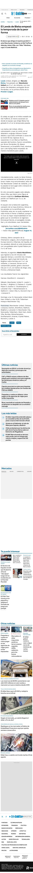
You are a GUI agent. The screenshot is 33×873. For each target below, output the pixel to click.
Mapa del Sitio (12, 842)
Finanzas (27, 18)
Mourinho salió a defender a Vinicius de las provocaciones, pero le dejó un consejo (27, 575)
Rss (3, 842)
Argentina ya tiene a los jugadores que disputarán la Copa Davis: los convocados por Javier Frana (16, 69)
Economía (17, 18)
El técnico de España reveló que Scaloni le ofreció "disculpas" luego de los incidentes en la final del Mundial (6, 574)
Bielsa (3, 83)
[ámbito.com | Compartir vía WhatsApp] (20, 36)
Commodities (20, 471)
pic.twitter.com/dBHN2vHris (16, 228)
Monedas (4, 471)
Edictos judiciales (19, 847)
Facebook (6, 816)
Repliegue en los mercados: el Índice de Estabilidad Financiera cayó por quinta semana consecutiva (15, 728)
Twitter (2, 816)
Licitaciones (14, 850)
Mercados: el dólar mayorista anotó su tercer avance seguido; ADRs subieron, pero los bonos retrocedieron (16, 646)
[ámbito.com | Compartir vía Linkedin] (26, 36)
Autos (4, 839)
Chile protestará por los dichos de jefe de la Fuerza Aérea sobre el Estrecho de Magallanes (18, 430)
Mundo (13, 834)
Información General (22, 836)
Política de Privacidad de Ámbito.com (14, 845)
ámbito (3, 22)
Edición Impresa (7, 836)
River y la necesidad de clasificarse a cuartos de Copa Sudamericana (19, 106)
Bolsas (11, 471)
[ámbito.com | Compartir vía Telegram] (28, 36)
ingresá (29, 13)
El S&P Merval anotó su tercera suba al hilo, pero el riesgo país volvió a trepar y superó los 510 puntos (17, 437)
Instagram (10, 816)
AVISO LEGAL (6, 847)
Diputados (22, 9)
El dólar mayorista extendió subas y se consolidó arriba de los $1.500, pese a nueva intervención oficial (18, 419)
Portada (5, 822)
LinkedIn (14, 816)
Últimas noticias (16, 822)
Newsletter (27, 816)
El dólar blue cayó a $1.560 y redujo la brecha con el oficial (14, 692)
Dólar (8, 18)
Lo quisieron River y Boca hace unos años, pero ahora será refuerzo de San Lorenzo (26, 562)
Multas (4, 850)
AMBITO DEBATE (25, 857)
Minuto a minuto (17, 634)
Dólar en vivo (14, 9)
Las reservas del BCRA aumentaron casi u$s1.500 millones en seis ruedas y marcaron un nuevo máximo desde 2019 (15, 683)
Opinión (13, 831)
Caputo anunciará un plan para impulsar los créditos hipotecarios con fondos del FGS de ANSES (16, 388)
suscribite (24, 13)
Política (23, 825)
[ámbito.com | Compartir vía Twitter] (24, 36)
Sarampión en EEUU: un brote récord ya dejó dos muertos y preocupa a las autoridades (16, 370)
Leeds (17, 22)
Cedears (29, 471)
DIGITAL (8, 857)
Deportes (10, 22)
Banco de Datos (7, 828)
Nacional (5, 834)
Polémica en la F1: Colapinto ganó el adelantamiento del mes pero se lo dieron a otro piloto (19, 102)
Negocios (5, 831)
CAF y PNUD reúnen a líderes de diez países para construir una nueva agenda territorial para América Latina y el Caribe (16, 379)
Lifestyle (22, 831)
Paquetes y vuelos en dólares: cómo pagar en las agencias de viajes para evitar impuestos (15, 396)
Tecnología (26, 839)
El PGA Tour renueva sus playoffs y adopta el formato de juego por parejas (5, 602)
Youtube (18, 816)
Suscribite (24, 334)
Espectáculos (13, 839)
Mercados (18, 828)
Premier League (7, 92)
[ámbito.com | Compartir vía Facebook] (22, 36)
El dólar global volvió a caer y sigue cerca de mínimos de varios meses (27, 644)
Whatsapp (22, 816)
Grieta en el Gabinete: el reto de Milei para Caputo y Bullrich (17, 424)
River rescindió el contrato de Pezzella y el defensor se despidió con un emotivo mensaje (17, 64)
